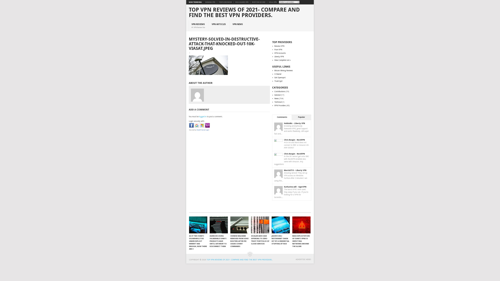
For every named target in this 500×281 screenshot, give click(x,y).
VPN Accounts (280, 53)
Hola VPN (273, 2)
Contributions (279, 91)
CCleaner (278, 74)
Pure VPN (278, 50)
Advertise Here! (303, 259)
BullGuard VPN (241, 2)
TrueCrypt (278, 81)
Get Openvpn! (280, 77)
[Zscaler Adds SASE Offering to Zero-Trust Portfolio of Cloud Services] (260, 224)
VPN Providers (280, 105)
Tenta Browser (225, 2)
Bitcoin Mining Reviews (283, 70)
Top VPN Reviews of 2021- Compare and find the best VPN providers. (244, 12)
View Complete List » (282, 60)
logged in (203, 117)
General (277, 95)
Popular (301, 117)
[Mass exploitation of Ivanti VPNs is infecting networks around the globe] (301, 224)
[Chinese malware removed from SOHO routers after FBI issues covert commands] (239, 224)
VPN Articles (219, 24)
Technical (278, 102)
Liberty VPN (279, 57)
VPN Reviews (198, 25)
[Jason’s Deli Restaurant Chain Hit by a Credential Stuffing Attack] (281, 224)
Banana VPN (210, 2)
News (276, 98)
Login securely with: (197, 121)
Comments (282, 117)
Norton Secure (258, 2)
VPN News (238, 24)
